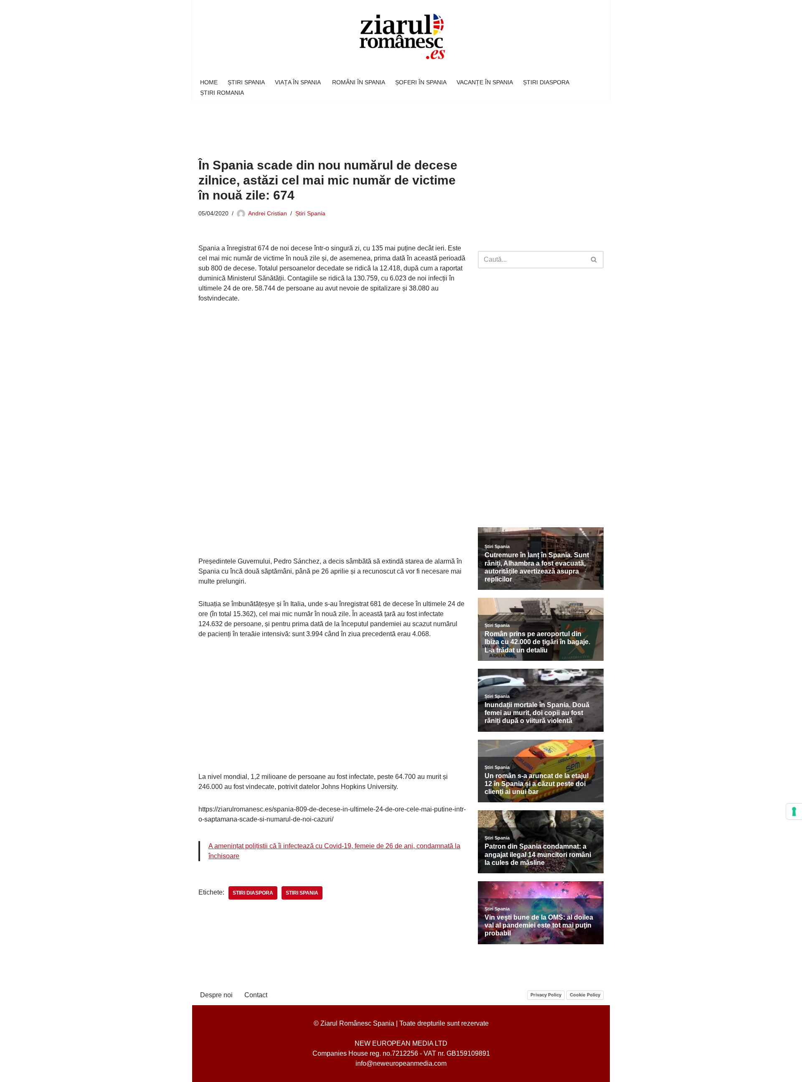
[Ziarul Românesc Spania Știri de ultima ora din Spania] (401, 37)
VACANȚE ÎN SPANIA (485, 82)
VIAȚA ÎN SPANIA (298, 82)
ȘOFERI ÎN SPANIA (421, 82)
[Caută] (594, 259)
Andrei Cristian (267, 213)
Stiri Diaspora (253, 893)
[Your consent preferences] (794, 811)
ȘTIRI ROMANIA (222, 92)
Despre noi (216, 995)
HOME (209, 82)
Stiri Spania (302, 893)
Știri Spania (310, 213)
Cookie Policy (585, 995)
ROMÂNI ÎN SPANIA (358, 82)
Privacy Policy (545, 995)
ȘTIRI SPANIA (246, 82)
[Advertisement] (350, 123)
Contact (255, 995)
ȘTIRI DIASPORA (546, 82)
